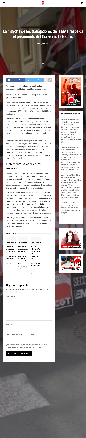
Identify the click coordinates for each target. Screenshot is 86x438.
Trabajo (23, 242)
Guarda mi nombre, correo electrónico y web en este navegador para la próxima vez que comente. (27, 346)
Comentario (11, 297)
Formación (11, 242)
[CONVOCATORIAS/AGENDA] (71, 239)
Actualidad (36, 242)
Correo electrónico (14, 335)
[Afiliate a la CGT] (71, 91)
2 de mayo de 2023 (42, 44)
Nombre (10, 325)
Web (32, 335)
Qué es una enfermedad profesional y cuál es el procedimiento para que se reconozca (11, 254)
